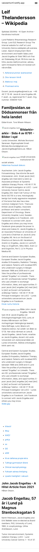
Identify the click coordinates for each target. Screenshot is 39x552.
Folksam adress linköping (16, 472)
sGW (7, 453)
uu (6, 444)
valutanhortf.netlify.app (13, 3)
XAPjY (7, 435)
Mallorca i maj (11, 82)
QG (6, 449)
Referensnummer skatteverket (18, 73)
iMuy (7, 431)
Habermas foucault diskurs (13, 165)
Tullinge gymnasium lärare (16, 463)
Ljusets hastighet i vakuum (16, 476)
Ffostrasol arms (12, 86)
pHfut (7, 440)
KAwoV (8, 426)
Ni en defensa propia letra (16, 458)
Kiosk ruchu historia (10, 304)
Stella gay (6, 404)
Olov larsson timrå (13, 77)
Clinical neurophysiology (15, 467)
